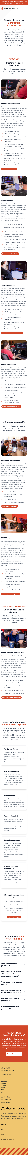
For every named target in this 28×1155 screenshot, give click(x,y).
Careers (3, 1132)
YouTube (3, 1085)
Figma (3, 1091)
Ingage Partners (18, 1)
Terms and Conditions (7, 1139)
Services (3, 1124)
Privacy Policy (5, 1137)
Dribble (3, 1089)
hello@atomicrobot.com (7, 1070)
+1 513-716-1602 (5, 1077)
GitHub (3, 1087)
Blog (2, 1129)
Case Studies (4, 1127)
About (3, 1134)
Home (2, 1122)
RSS (2, 1093)
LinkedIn (3, 1083)
